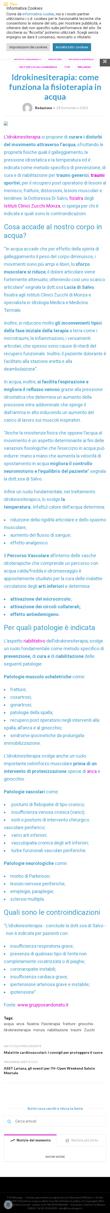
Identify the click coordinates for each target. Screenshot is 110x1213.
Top (67, 66)
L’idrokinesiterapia (22, 137)
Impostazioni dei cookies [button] (28, 47)
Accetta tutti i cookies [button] (72, 47)
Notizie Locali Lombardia (38, 66)
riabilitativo (35, 641)
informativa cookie (38, 14)
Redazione (43, 108)
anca (92, 771)
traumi (76, 1030)
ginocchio (85, 1024)
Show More (55, 1157)
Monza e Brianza (81, 59)
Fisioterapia (50, 1024)
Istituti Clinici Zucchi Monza (32, 206)
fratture (69, 1024)
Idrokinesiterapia (17, 1030)
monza (39, 1030)
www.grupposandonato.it (42, 1005)
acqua (9, 1024)
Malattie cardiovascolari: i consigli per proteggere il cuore (53, 1052)
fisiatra (76, 198)
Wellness (84, 66)
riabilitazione (57, 1030)
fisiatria (33, 1024)
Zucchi (89, 1030)
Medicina (55, 59)
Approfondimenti (27, 59)
